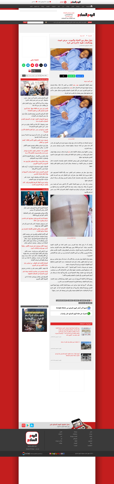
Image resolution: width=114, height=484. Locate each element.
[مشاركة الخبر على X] (63, 76)
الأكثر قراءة (45, 189)
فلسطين (83, 300)
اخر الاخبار (82, 303)
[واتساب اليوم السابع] (23, 65)
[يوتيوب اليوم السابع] (32, 65)
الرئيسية (90, 36)
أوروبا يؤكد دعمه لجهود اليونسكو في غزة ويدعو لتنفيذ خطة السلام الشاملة (67, 355)
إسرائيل (70, 300)
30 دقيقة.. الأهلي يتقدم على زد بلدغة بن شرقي (35, 268)
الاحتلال (76, 300)
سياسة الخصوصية (30, 449)
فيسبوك (79, 76)
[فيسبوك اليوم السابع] (45, 65)
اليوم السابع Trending (43, 79)
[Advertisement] (57, 406)
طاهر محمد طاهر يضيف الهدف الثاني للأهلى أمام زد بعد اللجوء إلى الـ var (70, 22)
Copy (24, 76)
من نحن (37, 449)
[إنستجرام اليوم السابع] (36, 65)
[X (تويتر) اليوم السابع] (41, 65)
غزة (71, 87)
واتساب (70, 76)
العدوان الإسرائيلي (61, 300)
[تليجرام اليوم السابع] (28, 65)
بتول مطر (76, 85)
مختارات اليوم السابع (42, 306)
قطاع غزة (89, 303)
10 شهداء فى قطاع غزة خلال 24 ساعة (70, 342)
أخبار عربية (82, 36)
